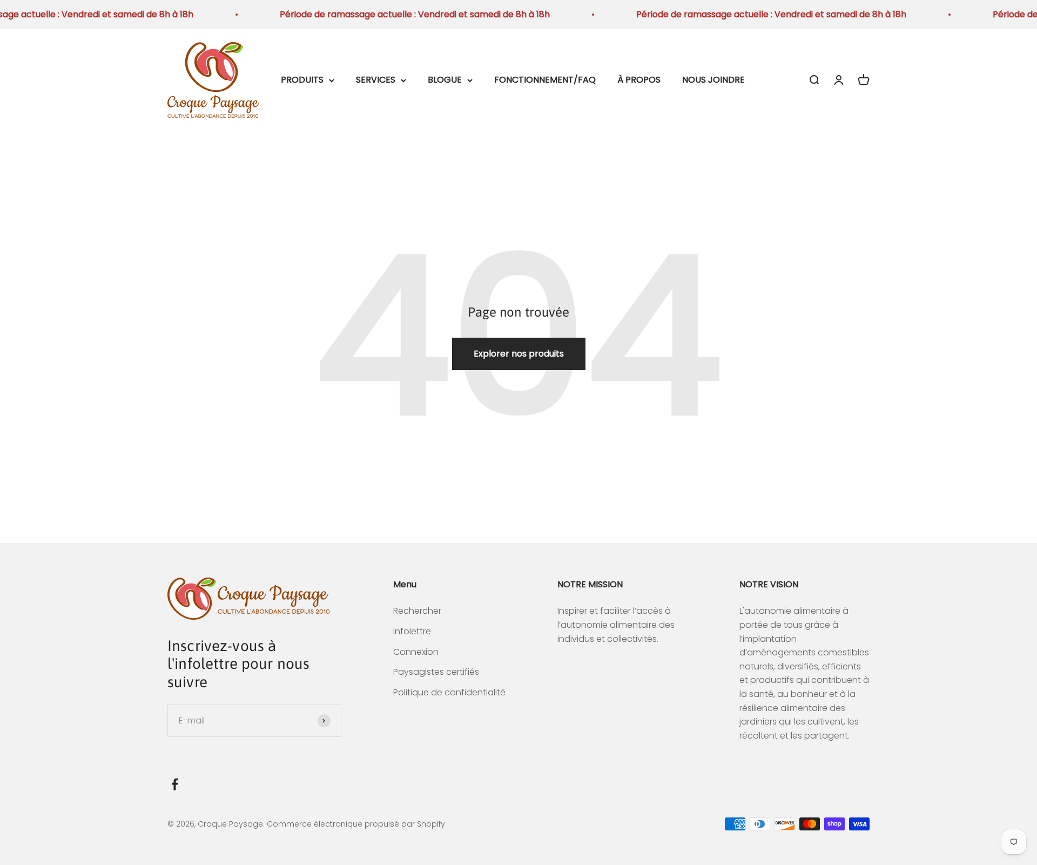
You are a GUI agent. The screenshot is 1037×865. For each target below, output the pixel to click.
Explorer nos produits (519, 353)
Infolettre (412, 631)
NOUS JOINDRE (713, 79)
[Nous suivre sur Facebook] (174, 784)
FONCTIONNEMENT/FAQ (545, 79)
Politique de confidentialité (449, 692)
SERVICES (375, 79)
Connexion (416, 652)
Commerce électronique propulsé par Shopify (356, 824)
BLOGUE (445, 79)
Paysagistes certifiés (436, 672)
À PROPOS (639, 79)
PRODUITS (302, 79)
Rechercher (417, 611)
